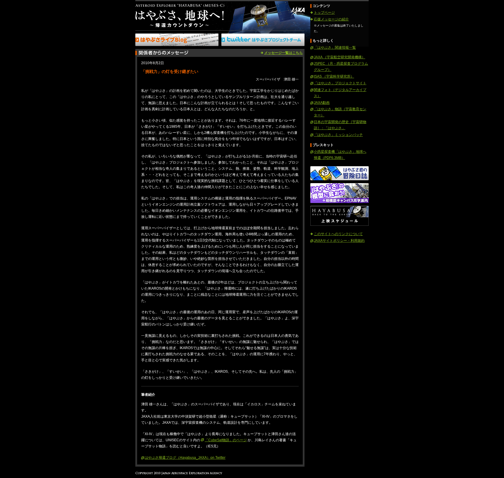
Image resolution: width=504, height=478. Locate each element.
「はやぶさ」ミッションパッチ (338, 135)
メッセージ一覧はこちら (283, 53)
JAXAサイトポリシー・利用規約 (339, 241)
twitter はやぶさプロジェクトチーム (262, 40)
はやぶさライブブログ (176, 40)
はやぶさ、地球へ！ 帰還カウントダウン (179, 15)
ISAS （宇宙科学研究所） (334, 76)
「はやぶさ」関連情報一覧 (335, 47)
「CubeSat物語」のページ (226, 440)
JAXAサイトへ (297, 11)
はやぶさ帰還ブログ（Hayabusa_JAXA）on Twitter (185, 458)
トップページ (324, 12)
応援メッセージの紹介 (331, 19)
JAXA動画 (322, 103)
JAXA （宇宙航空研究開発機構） (339, 57)
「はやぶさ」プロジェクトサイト (340, 83)
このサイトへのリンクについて (338, 234)
